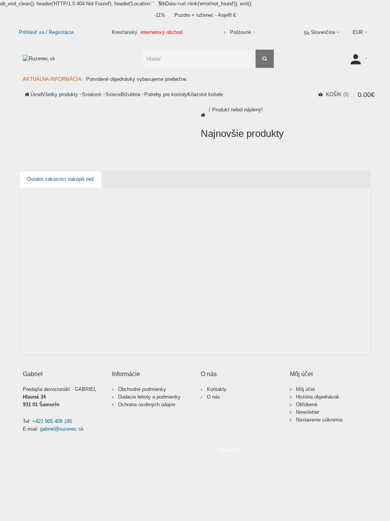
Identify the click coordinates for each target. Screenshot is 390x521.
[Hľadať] (265, 59)
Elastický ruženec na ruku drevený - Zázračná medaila (150, 294)
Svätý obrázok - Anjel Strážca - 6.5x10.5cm (318, 294)
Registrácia (61, 32)
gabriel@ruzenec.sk (62, 429)
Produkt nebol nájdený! (237, 110)
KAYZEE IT (232, 450)
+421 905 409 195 (52, 421)
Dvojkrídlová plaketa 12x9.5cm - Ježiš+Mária (62, 294)
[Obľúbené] (82, 342)
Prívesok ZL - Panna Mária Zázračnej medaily (227, 294)
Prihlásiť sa (31, 32)
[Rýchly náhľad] (97, 342)
